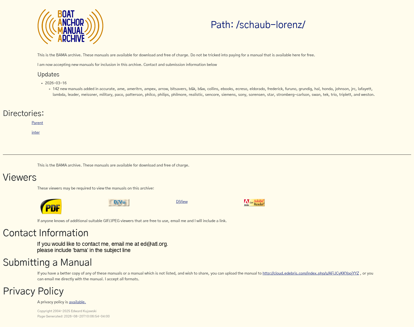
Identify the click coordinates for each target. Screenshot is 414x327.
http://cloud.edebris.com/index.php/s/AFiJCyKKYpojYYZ (311, 273)
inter (36, 132)
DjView (182, 202)
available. (77, 302)
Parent (37, 123)
